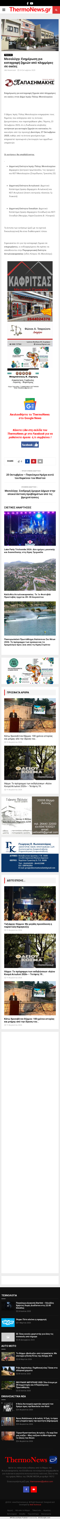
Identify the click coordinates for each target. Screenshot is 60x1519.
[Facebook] (26, 1489)
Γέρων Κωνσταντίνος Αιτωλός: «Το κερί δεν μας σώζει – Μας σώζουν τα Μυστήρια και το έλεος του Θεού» (36, 1435)
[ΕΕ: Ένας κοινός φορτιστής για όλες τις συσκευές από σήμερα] (8, 1337)
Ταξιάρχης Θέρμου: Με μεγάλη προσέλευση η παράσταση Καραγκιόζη (28, 925)
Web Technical (35, 1505)
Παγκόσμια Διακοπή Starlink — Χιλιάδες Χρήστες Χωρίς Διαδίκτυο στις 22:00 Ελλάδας (35, 1305)
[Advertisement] (30, 1152)
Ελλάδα (22, 1514)
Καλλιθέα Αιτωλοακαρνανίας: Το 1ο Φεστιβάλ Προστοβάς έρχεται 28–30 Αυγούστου (27, 595)
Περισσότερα (33, 1514)
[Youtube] (34, 1489)
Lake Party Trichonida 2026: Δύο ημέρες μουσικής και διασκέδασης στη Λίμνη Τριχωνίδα (29, 550)
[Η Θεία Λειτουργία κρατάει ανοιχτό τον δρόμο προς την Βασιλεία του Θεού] (8, 1407)
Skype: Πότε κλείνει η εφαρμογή (31, 1319)
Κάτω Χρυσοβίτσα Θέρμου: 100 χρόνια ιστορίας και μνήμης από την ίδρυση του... (28, 737)
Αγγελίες (47, 1510)
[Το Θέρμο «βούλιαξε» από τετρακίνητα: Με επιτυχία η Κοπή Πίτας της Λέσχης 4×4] (8, 1356)
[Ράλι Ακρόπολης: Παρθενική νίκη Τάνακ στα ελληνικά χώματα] (8, 1371)
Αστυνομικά (12, 1514)
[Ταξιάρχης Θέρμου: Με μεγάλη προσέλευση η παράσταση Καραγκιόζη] (30, 903)
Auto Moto (8, 1345)
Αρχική (10, 1510)
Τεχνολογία (9, 1295)
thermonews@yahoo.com (41, 1481)
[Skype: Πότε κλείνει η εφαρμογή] (8, 1322)
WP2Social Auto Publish (19, 1518)
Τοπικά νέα (8, 55)
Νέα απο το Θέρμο (22, 1510)
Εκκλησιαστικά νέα (13, 1396)
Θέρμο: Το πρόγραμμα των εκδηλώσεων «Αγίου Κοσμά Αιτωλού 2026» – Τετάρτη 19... (28, 785)
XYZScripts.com (44, 1518)
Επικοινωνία (46, 1514)
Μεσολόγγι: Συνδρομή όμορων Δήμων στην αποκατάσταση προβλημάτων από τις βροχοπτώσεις (30, 494)
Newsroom (12, 70)
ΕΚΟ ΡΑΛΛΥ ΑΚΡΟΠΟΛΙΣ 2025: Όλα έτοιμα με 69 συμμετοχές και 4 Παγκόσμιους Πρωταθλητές (36, 1384)
